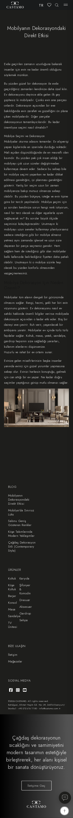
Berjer (12, 596)
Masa (11, 609)
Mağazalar (15, 661)
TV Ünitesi (12, 625)
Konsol (12, 602)
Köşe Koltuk (12, 587)
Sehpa (23, 620)
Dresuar (24, 600)
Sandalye (14, 616)
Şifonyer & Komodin (25, 589)
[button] (65, 5)
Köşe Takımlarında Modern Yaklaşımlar (21, 533)
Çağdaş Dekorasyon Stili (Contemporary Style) (22, 546)
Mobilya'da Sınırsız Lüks (21, 512)
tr (41, 5)
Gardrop (25, 613)
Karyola (24, 578)
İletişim (12, 654)
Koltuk (12, 578)
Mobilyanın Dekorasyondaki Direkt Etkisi (18, 499)
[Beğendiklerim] (49, 5)
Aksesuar (25, 607)
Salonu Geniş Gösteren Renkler (20, 523)
